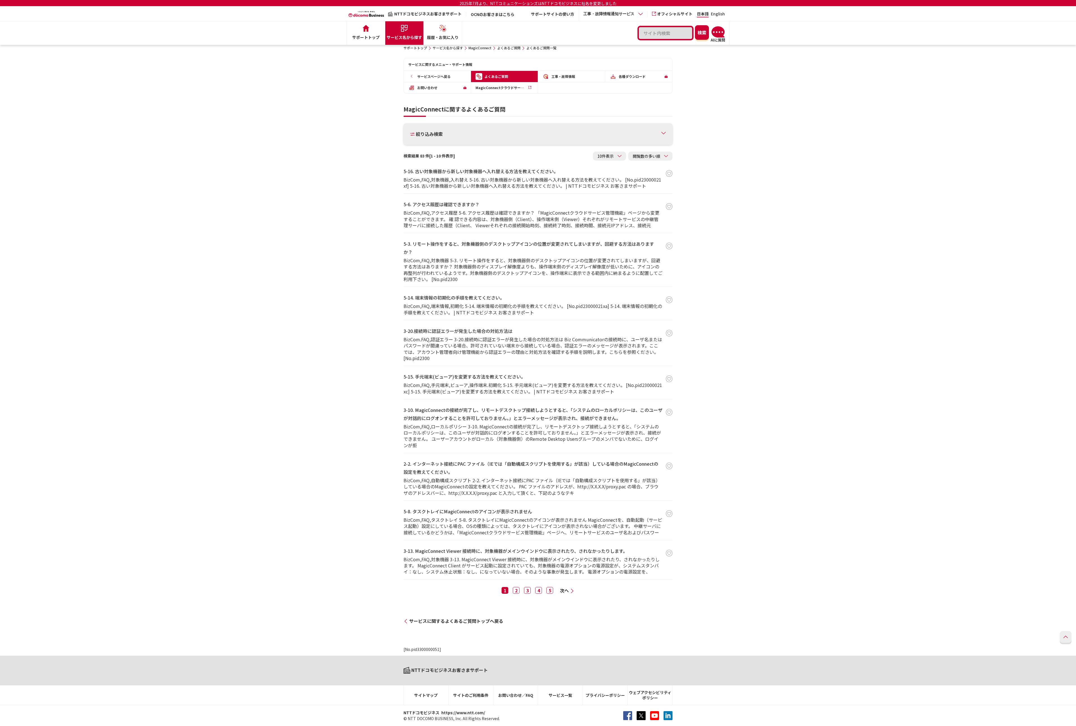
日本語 (703, 14)
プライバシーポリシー (605, 695)
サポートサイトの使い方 (552, 14)
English (718, 14)
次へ (564, 590)
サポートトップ (415, 47)
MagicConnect (480, 47)
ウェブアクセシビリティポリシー (650, 695)
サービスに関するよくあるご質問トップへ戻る (456, 621)
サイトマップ (426, 695)
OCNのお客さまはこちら (492, 14)
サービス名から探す (448, 47)
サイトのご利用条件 (470, 695)
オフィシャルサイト (674, 14)
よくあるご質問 (509, 47)
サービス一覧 (560, 695)
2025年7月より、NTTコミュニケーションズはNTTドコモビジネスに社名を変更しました (538, 3)
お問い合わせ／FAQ (515, 695)
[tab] (613, 14)
